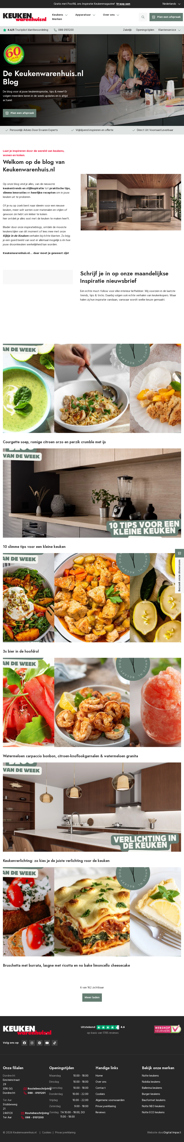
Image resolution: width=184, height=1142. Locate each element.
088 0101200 (66, 30)
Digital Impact (172, 1132)
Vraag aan (123, 4)
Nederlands (169, 4)
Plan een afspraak (22, 113)
